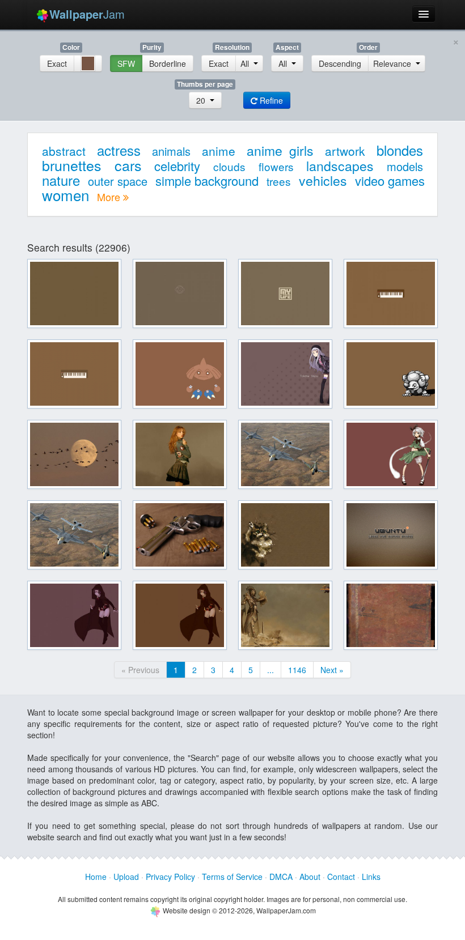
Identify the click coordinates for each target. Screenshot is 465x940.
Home (96, 876)
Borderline (167, 63)
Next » (332, 669)
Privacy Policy (170, 876)
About (309, 876)
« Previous (140, 669)
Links (371, 876)
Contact (341, 876)
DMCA (281, 876)
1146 (297, 669)
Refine (270, 100)
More (110, 196)
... (270, 669)
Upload (126, 876)
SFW (126, 63)
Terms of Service (232, 876)
